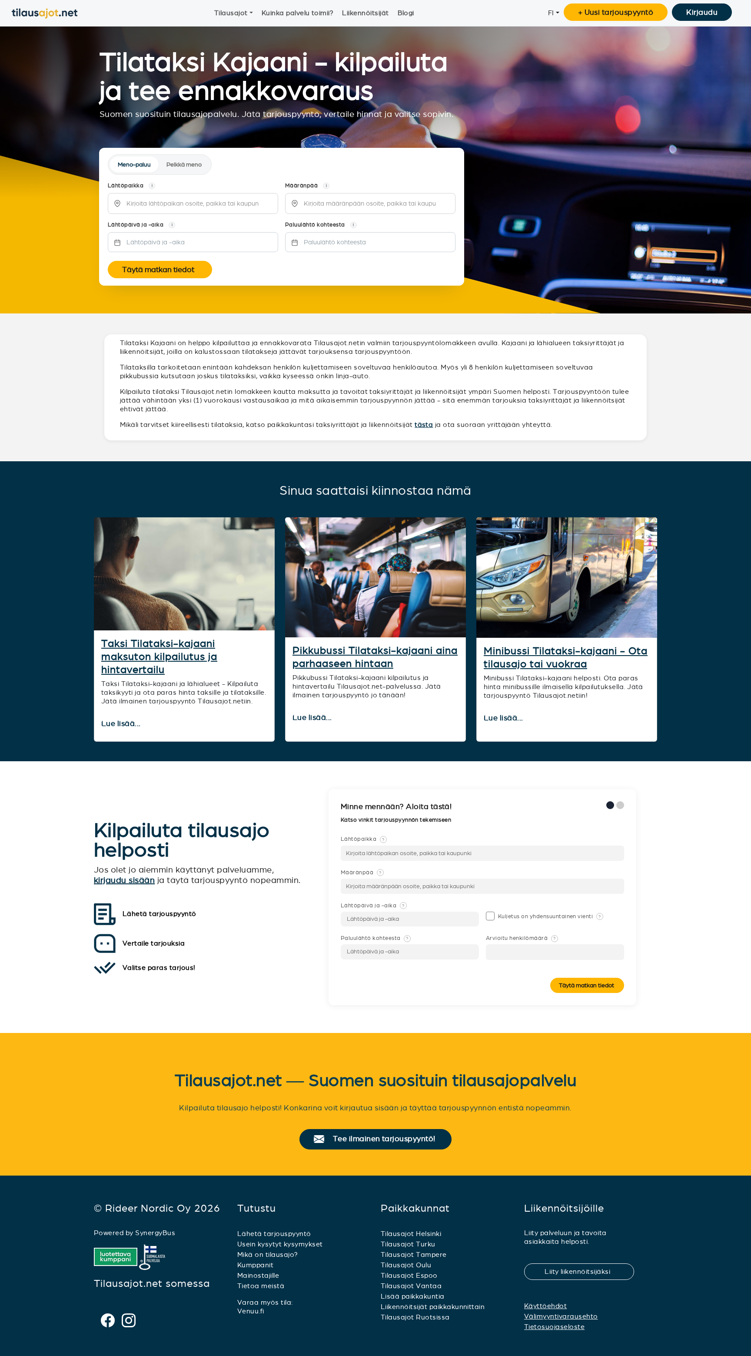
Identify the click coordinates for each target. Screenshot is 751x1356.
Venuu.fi (250, 1311)
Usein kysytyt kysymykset (280, 1244)
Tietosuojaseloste (554, 1326)
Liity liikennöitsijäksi (583, 1271)
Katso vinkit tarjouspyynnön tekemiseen (397, 820)
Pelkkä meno (184, 164)
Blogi (406, 13)
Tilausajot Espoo (409, 1275)
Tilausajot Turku (408, 1244)
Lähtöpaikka (363, 839)
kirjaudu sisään (124, 880)
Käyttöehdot (545, 1305)
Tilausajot (231, 13)
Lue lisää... (122, 724)
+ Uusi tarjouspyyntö (616, 12)
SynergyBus (155, 1232)
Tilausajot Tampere (414, 1254)
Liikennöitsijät (365, 13)
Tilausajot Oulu (406, 1265)
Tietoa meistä (260, 1285)
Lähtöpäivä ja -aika (372, 906)
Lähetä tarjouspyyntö (274, 1233)
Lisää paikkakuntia (413, 1296)
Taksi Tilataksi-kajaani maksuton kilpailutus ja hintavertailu (159, 656)
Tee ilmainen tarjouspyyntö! (388, 1139)
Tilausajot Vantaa (411, 1285)
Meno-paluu (134, 164)
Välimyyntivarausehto (561, 1316)
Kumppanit (255, 1265)
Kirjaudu (702, 12)
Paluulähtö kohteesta (375, 938)
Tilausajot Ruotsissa (415, 1317)
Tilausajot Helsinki (411, 1233)
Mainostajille (258, 1275)
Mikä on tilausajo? (267, 1254)
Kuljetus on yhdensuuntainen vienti (549, 916)
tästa (424, 424)
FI (551, 13)
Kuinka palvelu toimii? (298, 13)
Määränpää (361, 873)
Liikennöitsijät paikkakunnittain (433, 1306)
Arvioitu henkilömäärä (520, 938)
